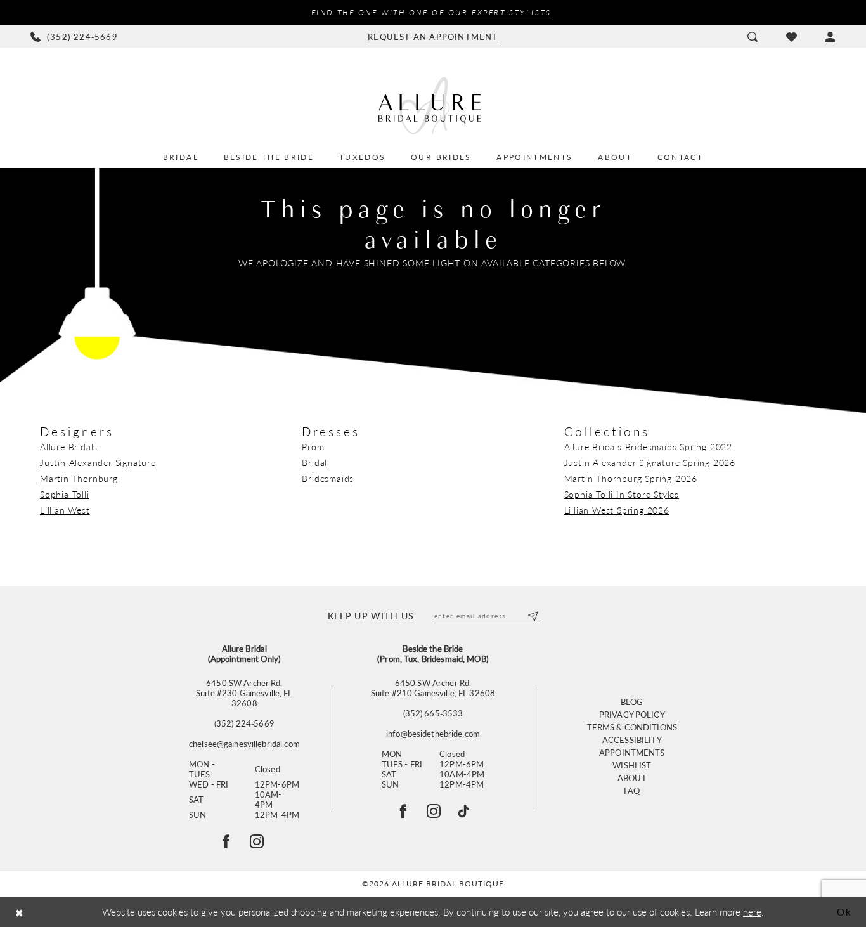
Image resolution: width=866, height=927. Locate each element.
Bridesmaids (328, 478)
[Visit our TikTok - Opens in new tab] (463, 811)
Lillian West (65, 509)
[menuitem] (74, 37)
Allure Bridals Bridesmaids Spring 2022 (648, 446)
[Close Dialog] (19, 912)
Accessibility (632, 740)
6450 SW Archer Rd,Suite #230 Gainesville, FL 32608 (244, 693)
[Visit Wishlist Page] (791, 36)
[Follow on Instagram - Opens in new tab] (256, 841)
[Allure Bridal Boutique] (433, 105)
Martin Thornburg (79, 478)
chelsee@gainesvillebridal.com (244, 744)
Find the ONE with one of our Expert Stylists (431, 12)
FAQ (632, 790)
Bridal (314, 462)
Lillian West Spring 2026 (616, 509)
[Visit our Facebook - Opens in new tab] (403, 811)
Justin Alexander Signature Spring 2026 (649, 462)
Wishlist (631, 765)
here (752, 911)
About (632, 778)
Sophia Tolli (64, 494)
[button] (830, 36)
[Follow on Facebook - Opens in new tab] (226, 841)
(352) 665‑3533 (433, 713)
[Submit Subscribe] (532, 615)
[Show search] (752, 36)
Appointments (632, 752)
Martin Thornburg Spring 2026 (630, 478)
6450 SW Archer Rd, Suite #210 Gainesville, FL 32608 (433, 688)
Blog (632, 702)
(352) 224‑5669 (244, 723)
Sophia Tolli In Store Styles (621, 494)
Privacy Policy (632, 714)
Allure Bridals (69, 446)
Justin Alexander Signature (98, 462)
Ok (844, 911)
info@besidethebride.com (433, 734)
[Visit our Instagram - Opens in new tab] (433, 811)
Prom (313, 446)
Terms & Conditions (632, 727)
